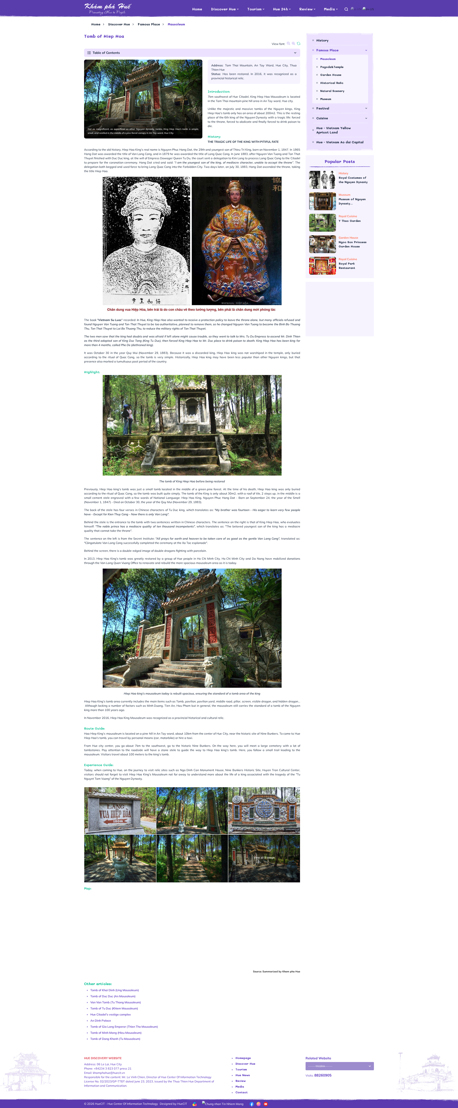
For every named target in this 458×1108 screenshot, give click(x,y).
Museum (325, 99)
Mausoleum (328, 59)
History (322, 40)
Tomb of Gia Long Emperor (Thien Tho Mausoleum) (124, 1026)
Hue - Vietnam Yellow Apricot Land (333, 130)
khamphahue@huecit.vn (109, 1073)
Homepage (243, 1058)
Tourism (254, 9)
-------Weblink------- (320, 1066)
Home (197, 9)
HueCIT (182, 1103)
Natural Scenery (332, 91)
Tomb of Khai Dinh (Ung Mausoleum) (114, 990)
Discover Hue (223, 9)
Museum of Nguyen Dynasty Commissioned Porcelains (352, 201)
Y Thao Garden (350, 221)
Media (329, 9)
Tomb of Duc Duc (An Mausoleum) (112, 996)
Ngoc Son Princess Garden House (352, 244)
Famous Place (149, 24)
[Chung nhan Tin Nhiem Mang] (222, 1103)
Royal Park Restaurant (347, 266)
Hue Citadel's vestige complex (110, 1014)
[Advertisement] (340, 310)
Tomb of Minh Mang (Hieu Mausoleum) (116, 1032)
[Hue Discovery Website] (107, 9)
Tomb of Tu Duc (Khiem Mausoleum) (114, 1008)
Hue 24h (280, 9)
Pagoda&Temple (332, 67)
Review (306, 9)
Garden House (330, 75)
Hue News (242, 1075)
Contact (241, 1092)
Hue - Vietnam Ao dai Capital (340, 142)
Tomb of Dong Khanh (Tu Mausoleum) (115, 1039)
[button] (192, 52)
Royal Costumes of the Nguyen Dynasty (353, 180)
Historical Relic (331, 83)
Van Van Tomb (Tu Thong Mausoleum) (115, 1002)
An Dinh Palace (100, 1020)
